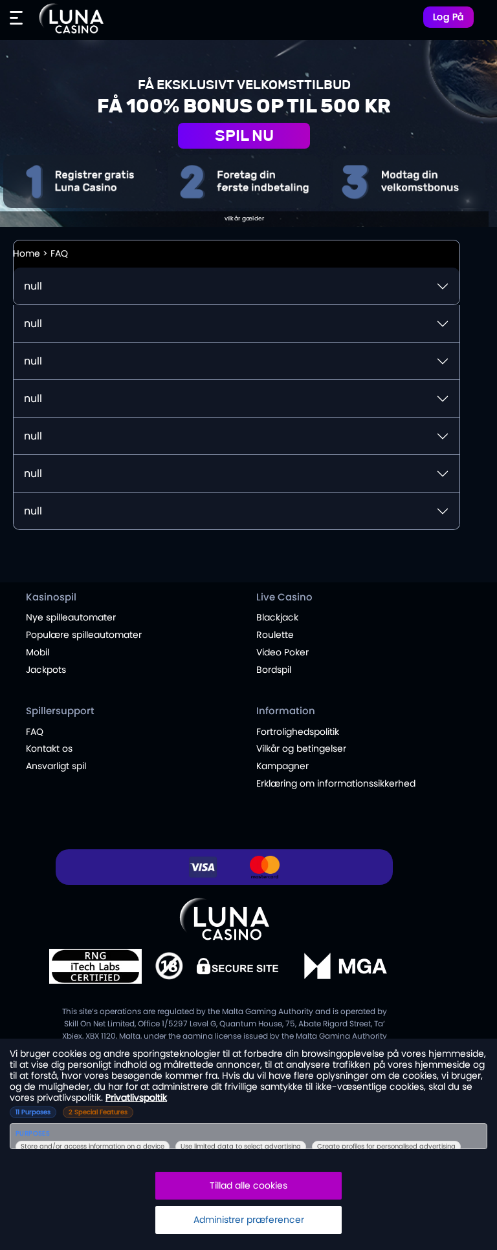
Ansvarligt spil (56, 765)
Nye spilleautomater (71, 617)
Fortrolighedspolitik (297, 731)
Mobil (37, 652)
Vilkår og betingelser (301, 748)
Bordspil (273, 669)
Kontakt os (49, 748)
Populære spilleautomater (84, 634)
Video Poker (282, 652)
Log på (448, 16)
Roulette (275, 634)
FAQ (34, 731)
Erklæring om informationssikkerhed (335, 783)
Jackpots (46, 669)
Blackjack (277, 617)
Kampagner (282, 765)
